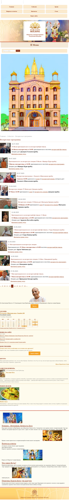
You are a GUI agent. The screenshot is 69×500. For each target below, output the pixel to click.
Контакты (34, 11)
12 (10, 286)
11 (7, 286)
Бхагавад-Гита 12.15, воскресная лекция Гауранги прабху (13, 342)
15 (17, 286)
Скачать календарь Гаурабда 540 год (8, 328)
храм (30, 192)
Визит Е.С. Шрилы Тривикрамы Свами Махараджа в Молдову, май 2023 (16, 335)
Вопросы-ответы (9, 443)
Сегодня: (3, 311)
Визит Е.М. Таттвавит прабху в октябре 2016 (10, 339)
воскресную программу (56, 164)
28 (24, 326)
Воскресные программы (23, 136)
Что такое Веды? (9, 462)
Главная (11, 7)
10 (4, 286)
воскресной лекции (48, 179)
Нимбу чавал (4, 402)
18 (25, 286)
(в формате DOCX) (21, 328)
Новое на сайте (6, 332)
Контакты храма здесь (19, 154)
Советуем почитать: (7, 368)
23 (35, 324)
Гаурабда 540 (21, 313)
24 (2, 326)
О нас (56, 11)
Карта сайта (34, 16)
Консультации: (5, 346)
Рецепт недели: (5, 386)
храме (38, 179)
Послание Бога (10, 372)
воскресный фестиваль (59, 149)
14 (15, 286)
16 (20, 286)
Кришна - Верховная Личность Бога (17, 425)
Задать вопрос (34, 353)
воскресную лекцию (41, 192)
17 (22, 286)
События (34, 7)
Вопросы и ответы (11, 11)
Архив (56, 7)
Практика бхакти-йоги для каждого (17, 480)
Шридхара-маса (11, 313)
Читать (34, 306)
